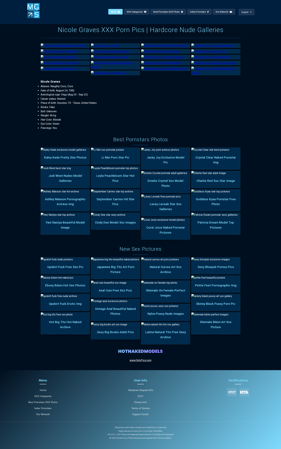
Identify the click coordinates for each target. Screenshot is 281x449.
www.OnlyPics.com (140, 360)
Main (114, 11)
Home (43, 390)
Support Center (140, 414)
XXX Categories (135, 11)
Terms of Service (140, 408)
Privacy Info (140, 402)
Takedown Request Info (140, 390)
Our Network (222, 11)
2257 (140, 396)
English (245, 12)
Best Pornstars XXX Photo (166, 11)
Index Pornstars (198, 11)
